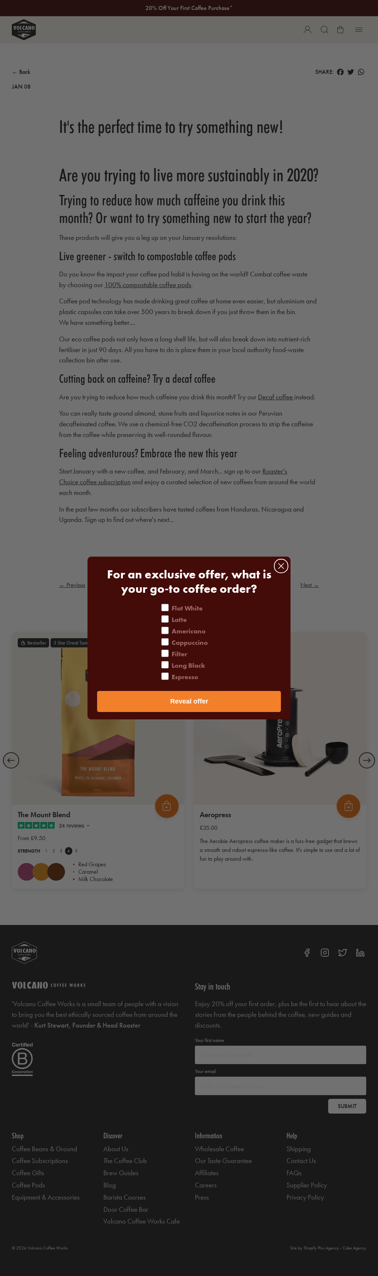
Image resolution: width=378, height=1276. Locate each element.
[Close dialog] (281, 566)
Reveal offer (189, 701)
